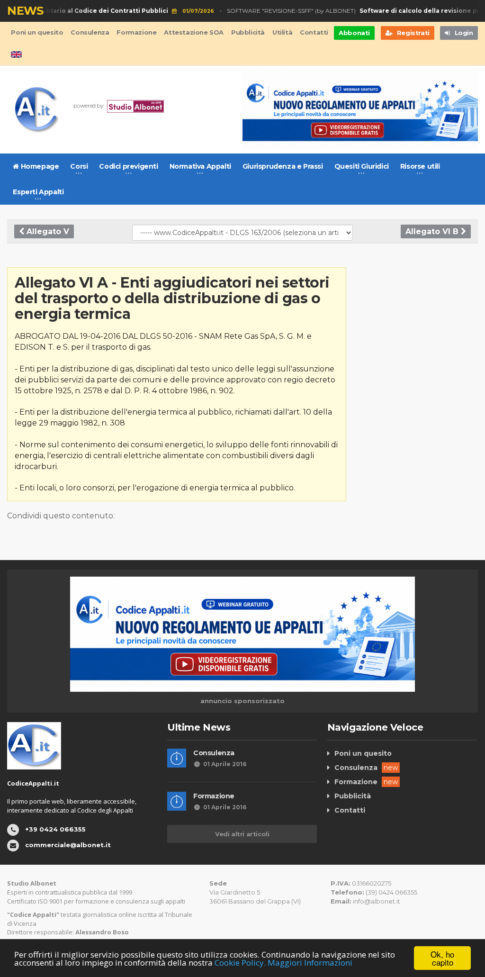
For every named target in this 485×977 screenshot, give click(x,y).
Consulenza (90, 32)
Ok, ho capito (442, 958)
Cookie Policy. (240, 962)
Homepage (39, 166)
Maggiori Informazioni (310, 962)
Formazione (136, 32)
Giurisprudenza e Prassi (282, 166)
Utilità (282, 32)
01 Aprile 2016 (224, 764)
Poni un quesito (37, 32)
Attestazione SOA (194, 32)
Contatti (314, 32)
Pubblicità (248, 32)
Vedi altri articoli (242, 834)
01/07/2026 (190, 11)
